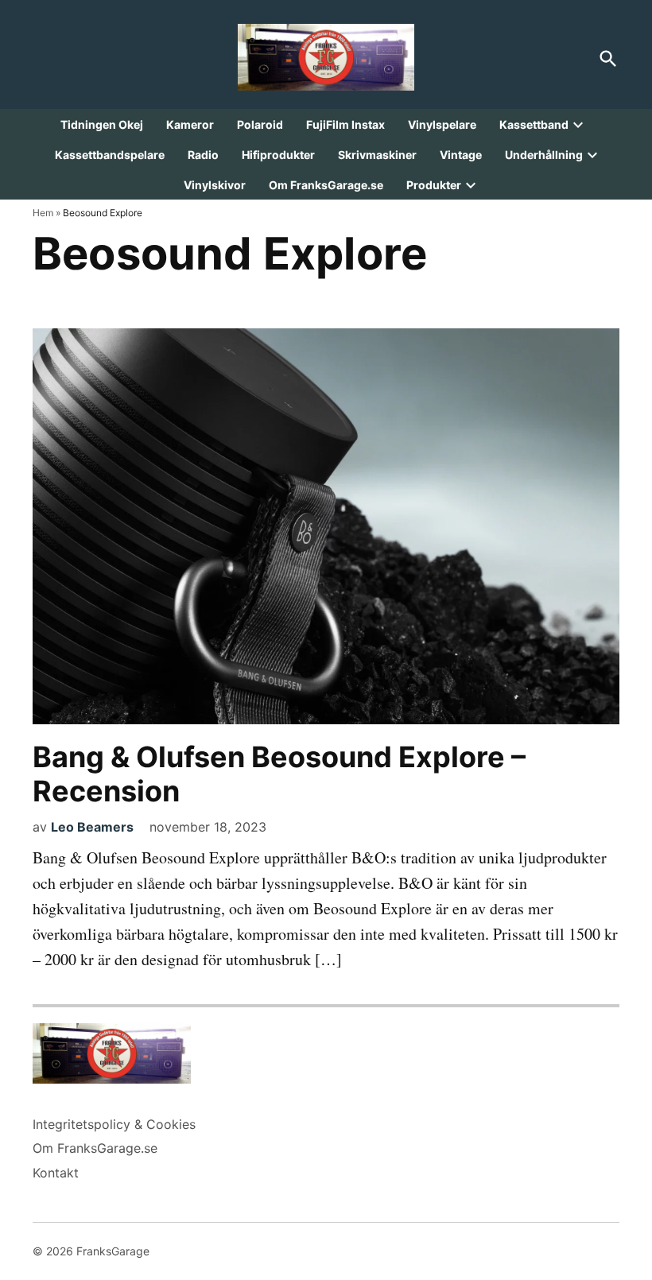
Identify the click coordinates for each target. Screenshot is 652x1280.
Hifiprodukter (278, 154)
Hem (43, 213)
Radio (203, 154)
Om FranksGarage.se (326, 185)
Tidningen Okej (101, 124)
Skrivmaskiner (377, 154)
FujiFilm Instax (345, 124)
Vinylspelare (442, 124)
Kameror (190, 124)
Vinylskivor (215, 185)
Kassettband (534, 124)
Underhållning (544, 154)
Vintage (461, 154)
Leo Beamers (92, 827)
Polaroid (260, 124)
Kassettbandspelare (110, 154)
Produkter (433, 185)
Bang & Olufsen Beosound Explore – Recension (279, 774)
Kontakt (56, 1173)
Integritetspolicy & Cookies (114, 1124)
